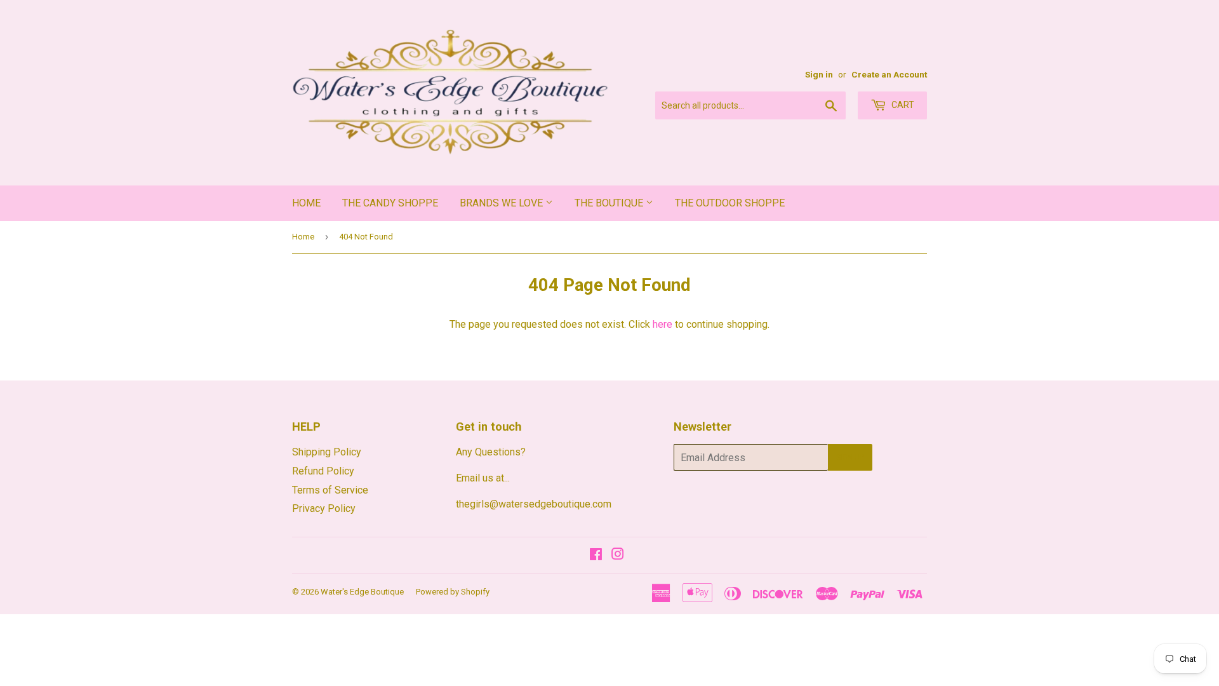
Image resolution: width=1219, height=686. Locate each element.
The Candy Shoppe (390, 203)
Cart (901, 105)
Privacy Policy (324, 508)
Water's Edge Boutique (362, 591)
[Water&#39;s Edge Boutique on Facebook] (596, 555)
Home (306, 203)
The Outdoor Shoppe (730, 203)
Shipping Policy (326, 452)
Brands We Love (502, 203)
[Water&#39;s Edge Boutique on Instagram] (617, 555)
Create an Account (889, 74)
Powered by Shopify (453, 591)
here (662, 324)
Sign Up (850, 457)
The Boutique (610, 203)
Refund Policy (323, 471)
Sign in (819, 74)
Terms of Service (330, 490)
